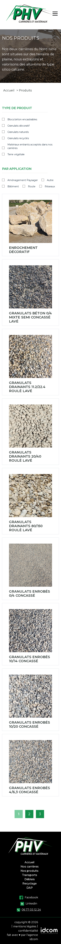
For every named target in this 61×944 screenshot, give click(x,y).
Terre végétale (16, 154)
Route (31, 186)
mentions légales (24, 926)
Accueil (8, 90)
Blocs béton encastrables (22, 119)
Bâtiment (13, 186)
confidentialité (28, 930)
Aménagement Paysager (22, 180)
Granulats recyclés (18, 138)
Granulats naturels (18, 132)
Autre (50, 180)
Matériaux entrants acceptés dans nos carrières (29, 146)
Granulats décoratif (18, 125)
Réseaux (50, 186)
